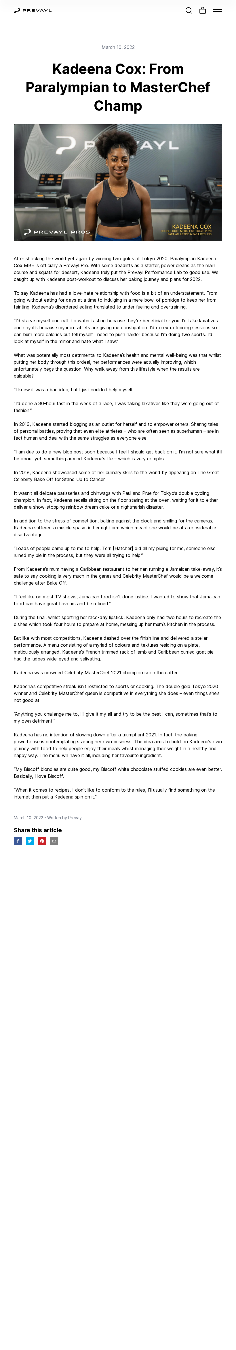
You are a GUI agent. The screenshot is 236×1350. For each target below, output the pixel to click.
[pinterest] (42, 841)
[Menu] (217, 10)
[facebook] (18, 841)
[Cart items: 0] (202, 10)
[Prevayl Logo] (33, 10)
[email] (54, 841)
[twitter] (30, 841)
